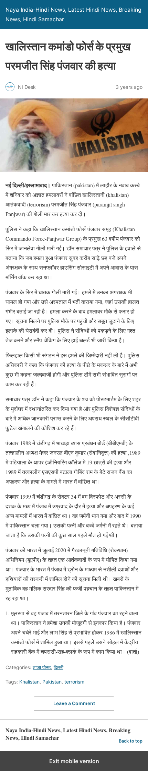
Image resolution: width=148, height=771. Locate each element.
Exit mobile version (74, 761)
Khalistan (29, 682)
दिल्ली (58, 667)
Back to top (130, 741)
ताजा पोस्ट (42, 667)
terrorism (74, 682)
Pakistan (52, 682)
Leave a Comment (74, 703)
